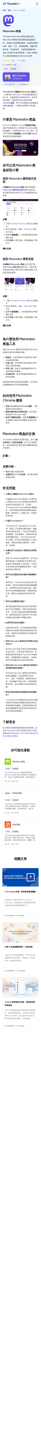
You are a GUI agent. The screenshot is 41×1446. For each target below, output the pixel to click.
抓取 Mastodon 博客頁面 (18, 258)
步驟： (6, 219)
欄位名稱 (7, 248)
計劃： (7, 455)
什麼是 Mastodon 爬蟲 (19, 119)
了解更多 (9, 722)
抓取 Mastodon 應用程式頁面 (19, 180)
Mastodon (7, 125)
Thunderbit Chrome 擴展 (20, 223)
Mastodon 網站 (27, 130)
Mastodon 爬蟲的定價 (19, 434)
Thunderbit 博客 (13, 730)
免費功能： (9, 466)
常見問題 (9, 488)
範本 (9, 10)
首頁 (4, 10)
